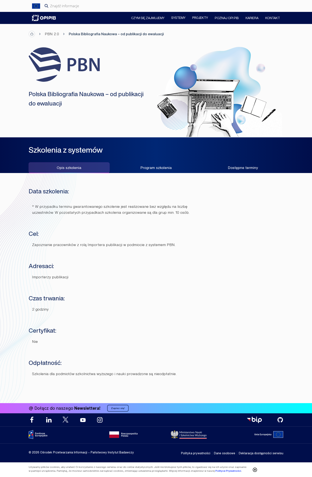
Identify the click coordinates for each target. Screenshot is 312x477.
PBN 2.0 (52, 34)
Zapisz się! (118, 408)
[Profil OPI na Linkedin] (49, 420)
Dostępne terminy (243, 167)
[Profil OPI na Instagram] (100, 420)
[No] (255, 470)
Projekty (200, 17)
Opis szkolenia (69, 167)
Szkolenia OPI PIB (44, 18)
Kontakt (272, 18)
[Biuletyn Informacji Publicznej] (254, 420)
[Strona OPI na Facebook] (32, 420)
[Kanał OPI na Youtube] (83, 420)
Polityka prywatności (195, 453)
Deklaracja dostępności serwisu (261, 453)
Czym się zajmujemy (147, 18)
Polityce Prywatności (228, 471)
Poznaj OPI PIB (227, 18)
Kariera (252, 18)
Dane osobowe (224, 453)
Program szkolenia (156, 167)
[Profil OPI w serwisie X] (66, 419)
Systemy (178, 17)
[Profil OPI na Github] (280, 420)
